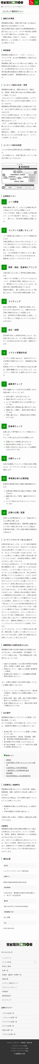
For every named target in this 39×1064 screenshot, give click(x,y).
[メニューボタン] (36, 2)
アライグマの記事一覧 (9, 1022)
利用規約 (5, 991)
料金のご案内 (6, 966)
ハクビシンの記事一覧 (9, 1017)
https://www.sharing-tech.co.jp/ (15, 882)
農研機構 (9, 773)
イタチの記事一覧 (8, 1013)
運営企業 (5, 979)
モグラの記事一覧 (8, 1026)
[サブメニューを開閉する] (35, 962)
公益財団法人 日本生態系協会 (16, 768)
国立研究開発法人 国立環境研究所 (18, 776)
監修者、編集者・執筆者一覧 (11, 975)
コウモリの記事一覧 (9, 1034)
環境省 (8, 760)
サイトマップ (6, 1000)
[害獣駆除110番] (12, 2)
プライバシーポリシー (9, 987)
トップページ (6, 958)
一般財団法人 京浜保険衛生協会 (17, 770)
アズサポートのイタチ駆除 (19, 1045)
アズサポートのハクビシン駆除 (19, 1048)
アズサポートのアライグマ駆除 (19, 1050)
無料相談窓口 (6, 996)
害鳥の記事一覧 (7, 1030)
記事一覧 (5, 970)
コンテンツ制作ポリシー (10, 983)
